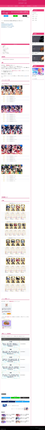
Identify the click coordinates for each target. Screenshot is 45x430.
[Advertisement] (15, 35)
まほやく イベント (35, 14)
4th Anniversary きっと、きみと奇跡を (6, 27)
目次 (14, 44)
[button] (43, 78)
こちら (11, 73)
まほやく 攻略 (34, 20)
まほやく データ (34, 16)
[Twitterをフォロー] (22, 401)
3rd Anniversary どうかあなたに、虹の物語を (7, 26)
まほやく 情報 (34, 18)
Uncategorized (34, 12)
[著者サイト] (8, 401)
